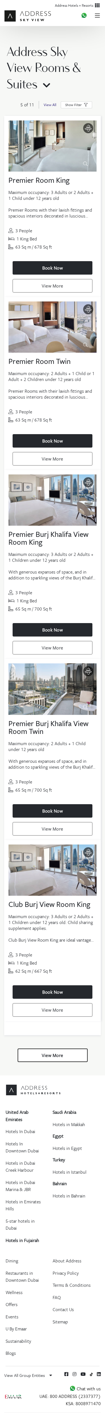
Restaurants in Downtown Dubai (22, 1277)
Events (12, 1316)
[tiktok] (91, 1374)
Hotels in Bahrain (69, 1195)
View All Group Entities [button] (25, 1375)
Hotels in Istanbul (70, 1172)
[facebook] (66, 1374)
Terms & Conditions (72, 1285)
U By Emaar (16, 1328)
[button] (76, 105)
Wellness (14, 1292)
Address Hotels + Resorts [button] (75, 5)
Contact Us (63, 1309)
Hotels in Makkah (69, 1124)
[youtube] (83, 1374)
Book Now (52, 268)
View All (50, 104)
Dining (12, 1260)
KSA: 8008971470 (83, 1403)
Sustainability (18, 1341)
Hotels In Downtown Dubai (22, 1147)
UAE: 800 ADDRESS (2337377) (70, 1396)
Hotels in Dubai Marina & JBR (20, 1186)
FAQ (57, 1297)
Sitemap (60, 1321)
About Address (67, 1260)
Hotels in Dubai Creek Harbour (20, 1167)
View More (52, 285)
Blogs (11, 1353)
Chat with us (88, 1388)
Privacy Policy (66, 1273)
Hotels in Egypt (67, 1148)
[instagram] (74, 1374)
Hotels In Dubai (20, 1131)
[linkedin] (99, 1374)
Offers (12, 1304)
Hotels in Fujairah (22, 1240)
